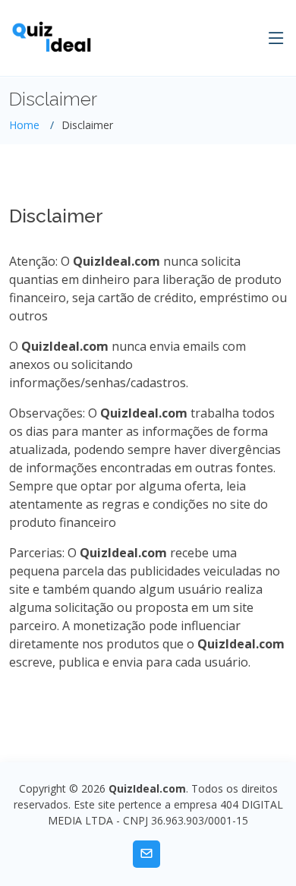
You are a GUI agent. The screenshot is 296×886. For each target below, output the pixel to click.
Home (24, 125)
